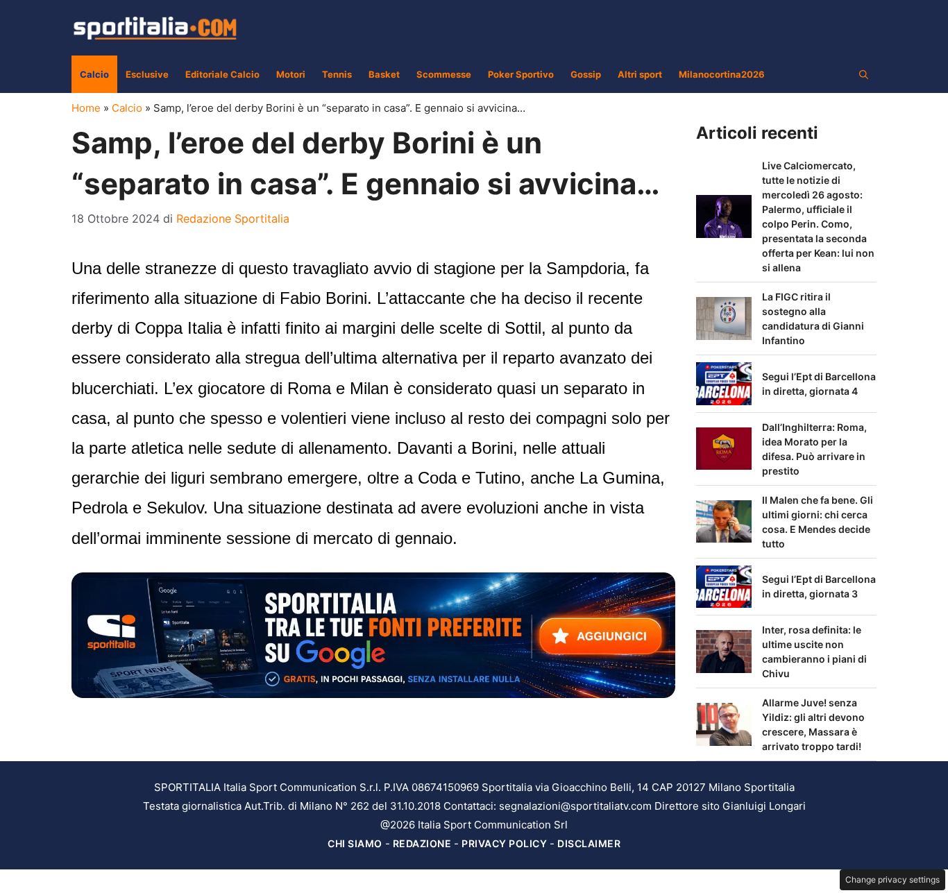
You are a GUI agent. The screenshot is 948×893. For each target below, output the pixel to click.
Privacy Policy (504, 843)
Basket (384, 74)
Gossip (585, 74)
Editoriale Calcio (222, 74)
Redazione (422, 843)
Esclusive (147, 74)
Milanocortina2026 (722, 74)
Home (86, 107)
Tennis (337, 74)
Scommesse (443, 74)
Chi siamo (355, 843)
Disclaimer (588, 843)
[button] (864, 74)
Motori (290, 74)
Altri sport (640, 74)
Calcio (94, 74)
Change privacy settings (892, 879)
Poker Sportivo (521, 74)
